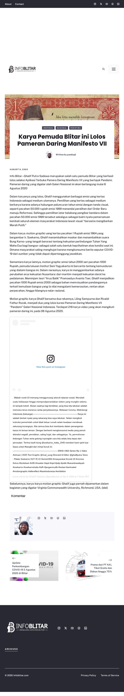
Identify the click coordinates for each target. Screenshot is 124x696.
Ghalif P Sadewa (37, 476)
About (8, 4)
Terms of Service (110, 675)
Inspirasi (48, 128)
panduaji (71, 154)
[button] (103, 69)
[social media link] (39, 518)
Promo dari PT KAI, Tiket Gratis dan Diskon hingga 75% (101, 568)
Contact (19, 4)
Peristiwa (75, 128)
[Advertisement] (62, 33)
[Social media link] (95, 4)
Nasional (62, 128)
